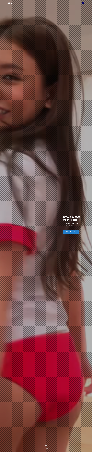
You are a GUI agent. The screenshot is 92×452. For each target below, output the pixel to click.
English (83, 3)
